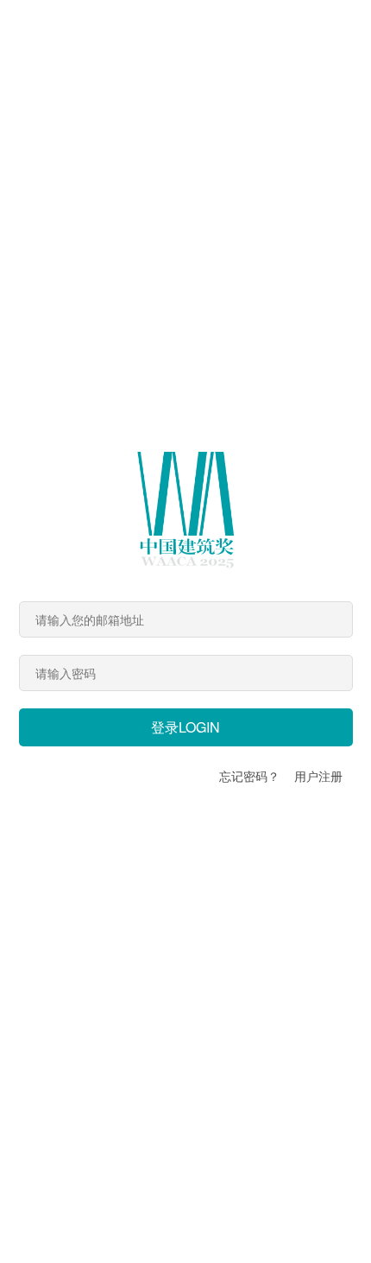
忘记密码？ (249, 775)
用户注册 (318, 775)
